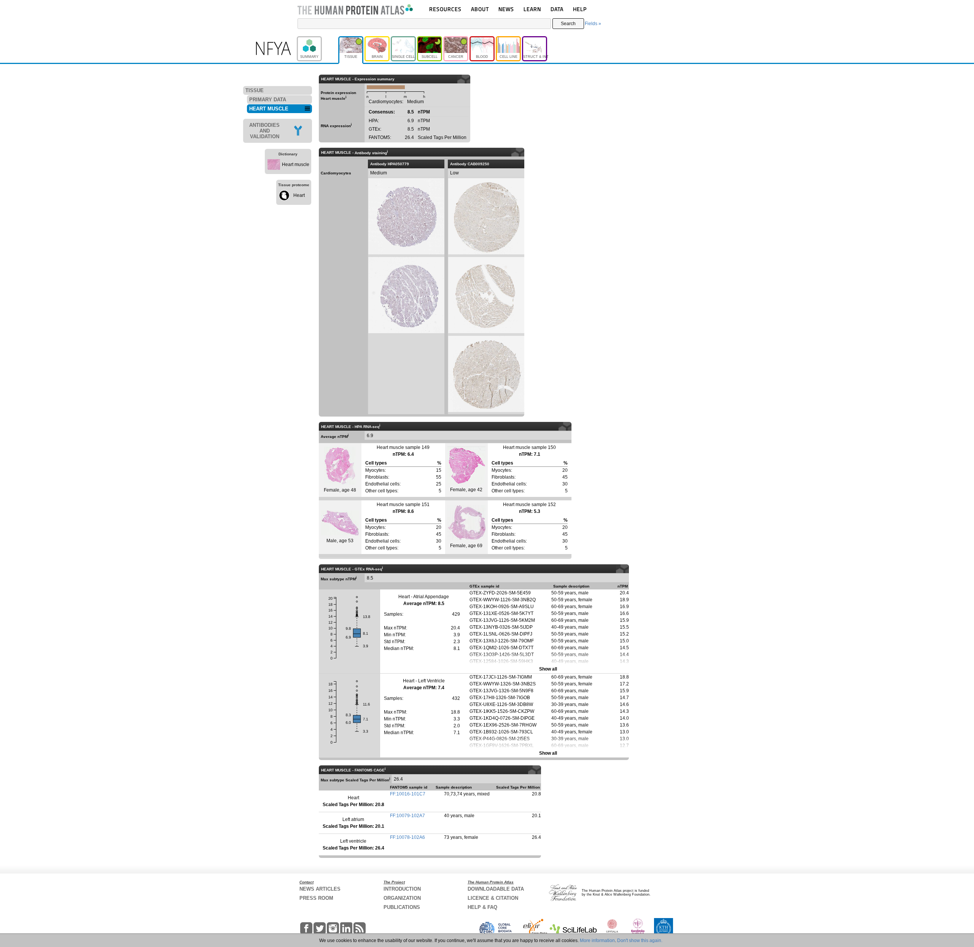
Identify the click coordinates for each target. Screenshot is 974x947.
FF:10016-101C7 (407, 794)
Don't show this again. (639, 940)
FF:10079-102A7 (407, 815)
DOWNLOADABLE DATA (496, 889)
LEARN (532, 9)
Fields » (593, 23)
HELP (580, 9)
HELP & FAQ (482, 907)
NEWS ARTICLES (320, 889)
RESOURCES (445, 9)
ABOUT (480, 9)
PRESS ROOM (316, 898)
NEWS (506, 9)
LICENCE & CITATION (493, 898)
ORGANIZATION (402, 898)
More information (597, 940)
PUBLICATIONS (402, 907)
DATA (557, 9)
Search (568, 23)
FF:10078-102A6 (407, 837)
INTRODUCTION (402, 889)
